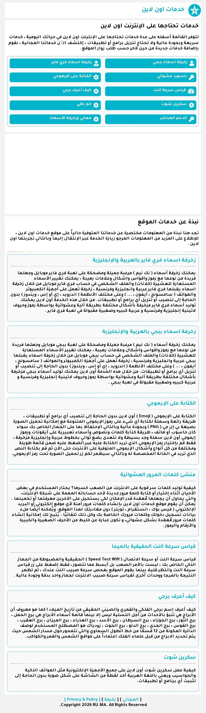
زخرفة (110, 700)
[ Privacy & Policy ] (82, 700)
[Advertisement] (103, 174)
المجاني (131, 700)
